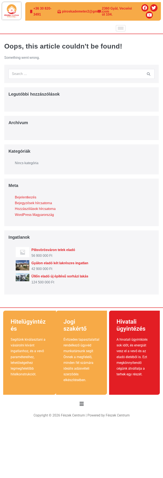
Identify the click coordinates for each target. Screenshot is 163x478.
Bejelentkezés (25, 197)
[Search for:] (81, 74)
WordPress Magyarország (34, 215)
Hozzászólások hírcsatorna (35, 209)
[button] (81, 404)
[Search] (148, 74)
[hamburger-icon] (120, 28)
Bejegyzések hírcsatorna (33, 203)
